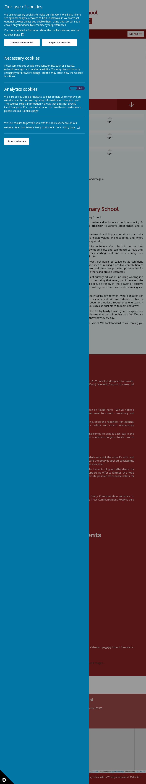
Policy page (68, 127)
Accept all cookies (22, 42)
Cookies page (12, 34)
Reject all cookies (59, 42)
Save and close (16, 141)
